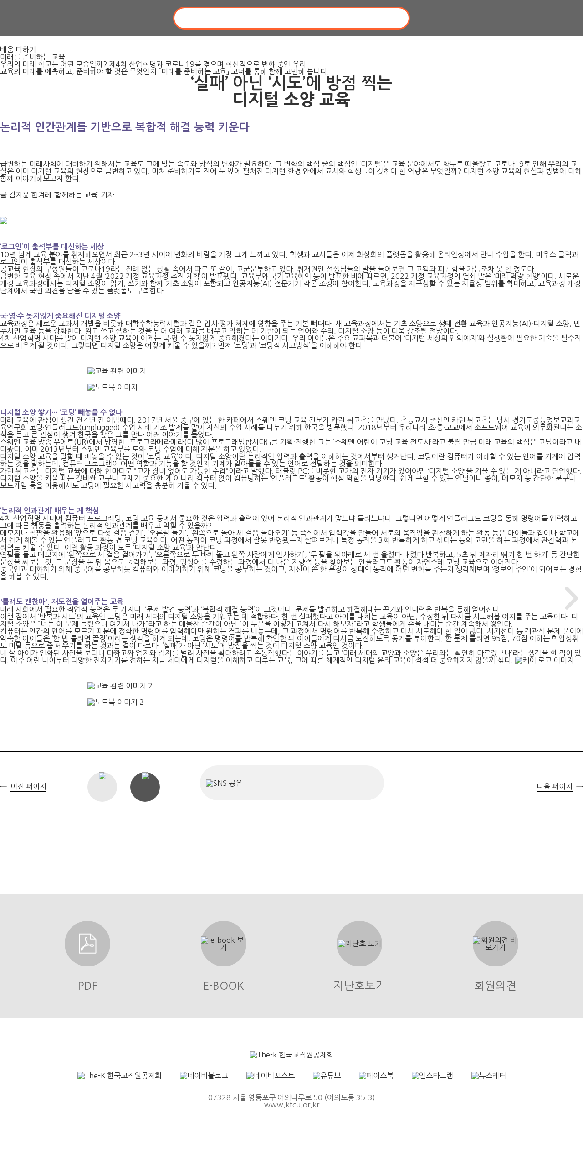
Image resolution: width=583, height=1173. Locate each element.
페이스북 (273, 782)
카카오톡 (335, 782)
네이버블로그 (304, 782)
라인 (365, 782)
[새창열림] (291, 1054)
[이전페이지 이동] (11, 598)
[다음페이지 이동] (571, 598)
